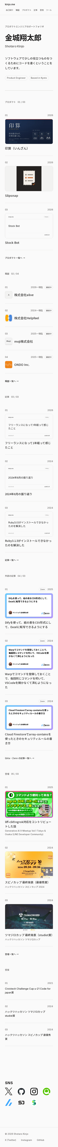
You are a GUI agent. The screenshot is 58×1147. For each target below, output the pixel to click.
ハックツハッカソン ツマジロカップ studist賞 (25, 1013)
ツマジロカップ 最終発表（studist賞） (29, 935)
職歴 (17, 10)
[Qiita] (46, 1091)
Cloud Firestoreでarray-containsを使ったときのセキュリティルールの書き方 (28, 738)
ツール (49, 10)
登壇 (42, 10)
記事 (35, 10)
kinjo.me (10, 4)
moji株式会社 (23, 341)
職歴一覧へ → (12, 381)
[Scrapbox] (34, 1102)
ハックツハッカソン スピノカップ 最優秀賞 (28, 1036)
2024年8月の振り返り (18, 494)
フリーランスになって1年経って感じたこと (28, 445)
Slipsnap (11, 195)
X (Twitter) (10, 1140)
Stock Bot (12, 242)
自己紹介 (9, 10)
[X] (8, 1091)
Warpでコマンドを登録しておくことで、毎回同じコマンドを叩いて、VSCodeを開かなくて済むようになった (28, 680)
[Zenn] (8, 1102)
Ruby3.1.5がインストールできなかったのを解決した (28, 543)
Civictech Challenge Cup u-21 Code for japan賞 (28, 990)
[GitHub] (21, 1091)
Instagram (26, 1140)
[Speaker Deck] (21, 1102)
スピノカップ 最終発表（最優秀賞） (27, 882)
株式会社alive (24, 295)
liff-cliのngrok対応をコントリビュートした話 (28, 824)
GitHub (40, 1140)
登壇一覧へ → (12, 954)
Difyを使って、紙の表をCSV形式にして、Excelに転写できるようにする (28, 624)
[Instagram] (34, 1091)
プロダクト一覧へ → (15, 258)
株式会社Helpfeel (26, 318)
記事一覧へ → (12, 560)
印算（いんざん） (17, 148)
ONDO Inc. (21, 364)
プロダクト (26, 10)
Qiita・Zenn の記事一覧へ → (19, 758)
